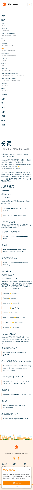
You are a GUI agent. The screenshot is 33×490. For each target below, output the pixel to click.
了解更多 (16, 486)
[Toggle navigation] (29, 4)
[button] (14, 15)
